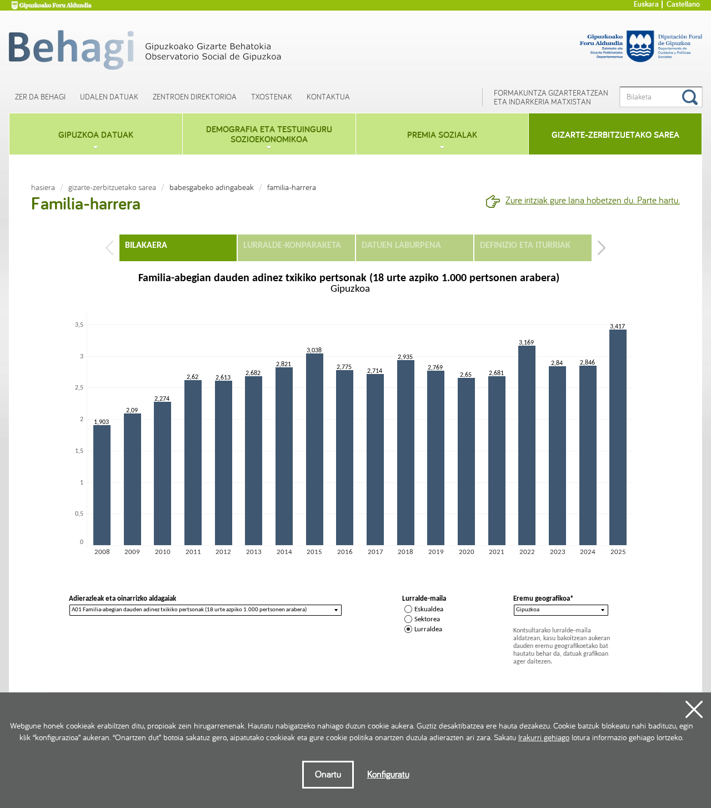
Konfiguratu (388, 774)
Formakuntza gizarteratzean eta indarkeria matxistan (551, 97)
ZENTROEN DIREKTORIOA (195, 97)
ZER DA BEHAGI (40, 97)
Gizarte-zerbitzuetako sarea (112, 187)
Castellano (683, 4)
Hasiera (43, 187)
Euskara (646, 4)
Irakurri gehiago (543, 737)
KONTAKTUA (328, 97)
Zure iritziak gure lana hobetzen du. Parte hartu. (592, 200)
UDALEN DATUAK (109, 97)
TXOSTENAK (271, 97)
